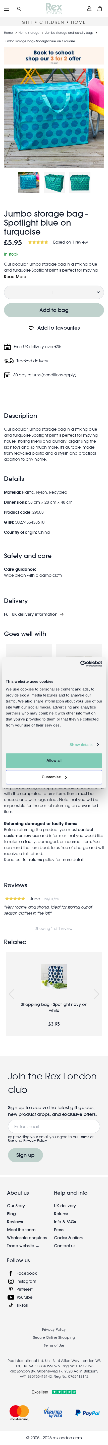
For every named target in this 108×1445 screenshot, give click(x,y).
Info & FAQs (65, 1221)
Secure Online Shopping (54, 1337)
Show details (81, 745)
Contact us (64, 1245)
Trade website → (23, 1245)
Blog (11, 1213)
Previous (11, 994)
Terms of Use (54, 1345)
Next (96, 994)
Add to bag (54, 310)
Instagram (26, 1281)
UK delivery (65, 1205)
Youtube (24, 1297)
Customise (51, 777)
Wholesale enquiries (27, 1237)
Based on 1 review (70, 242)
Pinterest (24, 1289)
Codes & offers (68, 1237)
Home (8, 33)
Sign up (25, 1155)
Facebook (27, 1273)
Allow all (54, 760)
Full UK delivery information (31, 614)
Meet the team (21, 1229)
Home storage (29, 33)
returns (35, 859)
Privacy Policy (35, 1140)
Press (59, 1229)
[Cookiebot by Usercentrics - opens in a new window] (80, 663)
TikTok (22, 1305)
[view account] (89, 8)
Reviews (15, 1221)
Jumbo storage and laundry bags (69, 33)
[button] (19, 8)
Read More (15, 276)
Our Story (16, 1205)
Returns (61, 1213)
